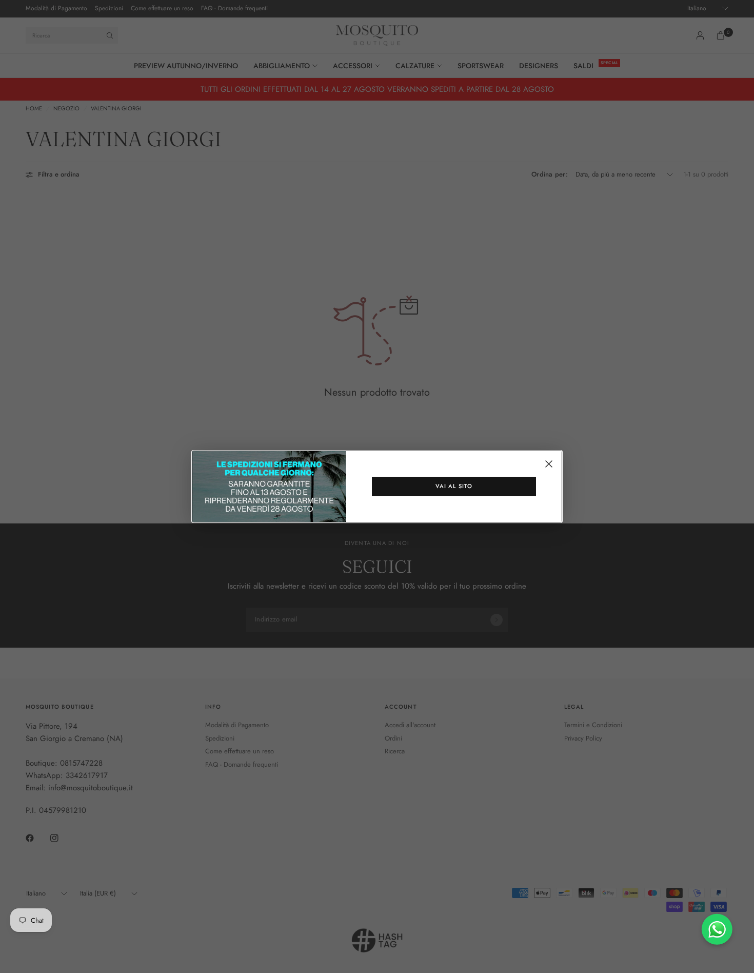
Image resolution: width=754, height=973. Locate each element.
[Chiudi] (549, 464)
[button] (454, 486)
